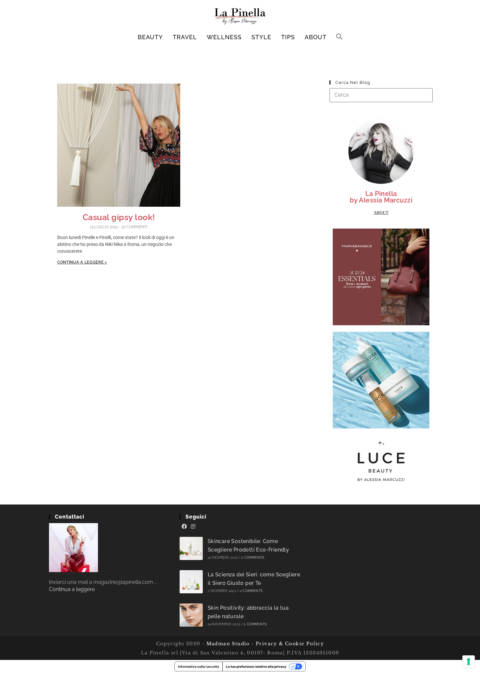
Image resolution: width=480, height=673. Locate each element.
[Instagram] (193, 526)
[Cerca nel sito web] (381, 95)
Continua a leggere (72, 589)
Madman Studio (227, 644)
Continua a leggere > (82, 262)
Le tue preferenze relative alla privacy (256, 666)
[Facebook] (184, 526)
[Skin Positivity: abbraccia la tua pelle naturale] (191, 615)
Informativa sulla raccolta (198, 666)
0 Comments (252, 557)
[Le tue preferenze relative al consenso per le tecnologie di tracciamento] (468, 661)
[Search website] (339, 37)
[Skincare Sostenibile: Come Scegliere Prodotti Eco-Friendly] (191, 548)
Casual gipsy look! (119, 217)
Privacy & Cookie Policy (290, 644)
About (381, 212)
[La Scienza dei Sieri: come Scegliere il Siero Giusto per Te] (191, 581)
